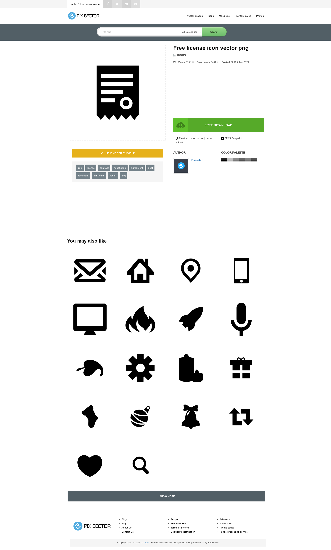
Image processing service (234, 531)
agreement (137, 167)
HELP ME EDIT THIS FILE (120, 153)
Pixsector (196, 160)
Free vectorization (90, 4)
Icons (211, 15)
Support (175, 519)
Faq (124, 523)
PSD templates (243, 15)
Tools (73, 4)
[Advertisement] (202, 91)
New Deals (226, 523)
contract (104, 167)
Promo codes (227, 527)
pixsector (145, 542)
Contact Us (128, 531)
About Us (127, 527)
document (83, 175)
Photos (260, 15)
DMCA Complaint (233, 138)
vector (113, 175)
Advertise (225, 519)
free (80, 167)
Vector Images (195, 15)
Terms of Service (180, 527)
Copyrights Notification (183, 531)
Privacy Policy (178, 523)
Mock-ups (224, 15)
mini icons (99, 175)
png (124, 175)
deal (150, 167)
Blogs (125, 519)
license (91, 167)
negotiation (120, 167)
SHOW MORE (166, 496)
